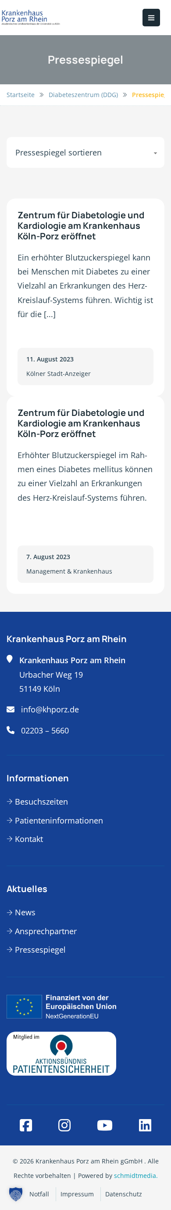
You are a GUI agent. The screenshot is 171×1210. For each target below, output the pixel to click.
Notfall (39, 1194)
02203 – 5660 (45, 730)
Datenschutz (123, 1194)
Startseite (21, 94)
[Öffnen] (151, 17)
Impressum (77, 1194)
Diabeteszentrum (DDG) (83, 94)
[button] (16, 1194)
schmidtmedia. (136, 1175)
